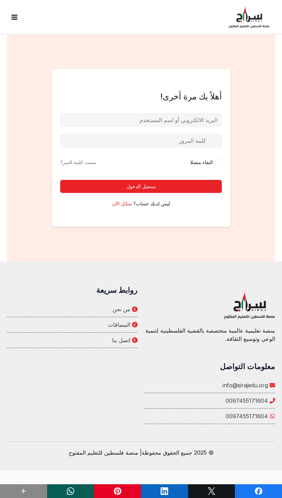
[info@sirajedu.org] (209, 385)
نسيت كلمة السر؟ (78, 162)
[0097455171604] (209, 400)
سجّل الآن (122, 203)
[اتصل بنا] (72, 340)
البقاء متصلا (201, 162)
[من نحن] (72, 309)
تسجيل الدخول (141, 186)
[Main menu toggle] (14, 17)
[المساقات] (72, 324)
